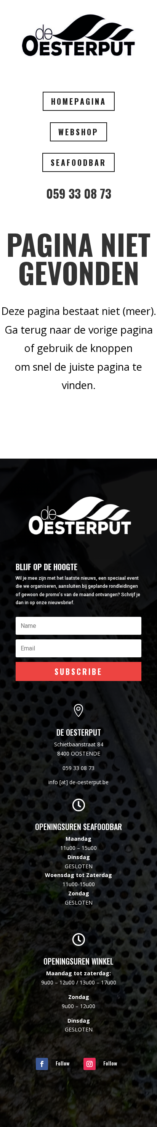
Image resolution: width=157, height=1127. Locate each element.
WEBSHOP (78, 132)
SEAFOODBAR (78, 162)
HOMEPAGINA (78, 101)
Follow (62, 1063)
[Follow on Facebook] (42, 1064)
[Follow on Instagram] (89, 1064)
